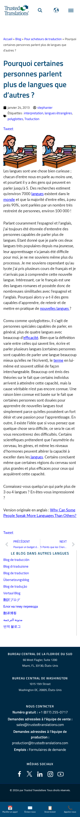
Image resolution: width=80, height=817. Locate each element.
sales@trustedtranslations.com (40, 724)
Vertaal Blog (11, 593)
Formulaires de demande (47, 749)
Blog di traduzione (15, 566)
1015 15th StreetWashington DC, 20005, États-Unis (40, 687)
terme (58, 360)
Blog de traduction (16, 573)
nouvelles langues (55, 308)
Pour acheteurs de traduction (43, 39)
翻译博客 (10, 613)
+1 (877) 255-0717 (53, 712)
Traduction (31, 118)
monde (9, 200)
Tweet (8, 129)
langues (37, 194)
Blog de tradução (15, 586)
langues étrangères (58, 113)
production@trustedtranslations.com (40, 743)
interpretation (33, 113)
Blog (18, 39)
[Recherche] (40, 10)
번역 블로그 (12, 626)
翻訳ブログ (11, 599)
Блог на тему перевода (20, 606)
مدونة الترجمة (12, 619)
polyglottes (15, 118)
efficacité (30, 338)
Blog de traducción (16, 559)
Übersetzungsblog (16, 579)
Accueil (7, 39)
